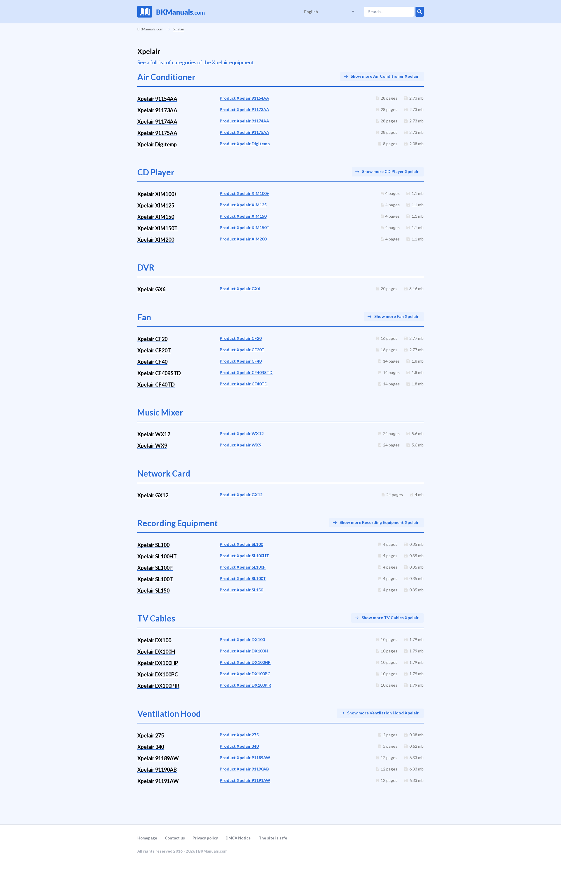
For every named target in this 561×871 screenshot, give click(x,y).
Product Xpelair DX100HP (245, 662)
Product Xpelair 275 (239, 734)
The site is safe (273, 838)
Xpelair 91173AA (157, 110)
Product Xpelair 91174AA (244, 120)
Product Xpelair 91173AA (244, 109)
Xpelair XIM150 (155, 217)
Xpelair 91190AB (157, 769)
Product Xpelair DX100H (244, 650)
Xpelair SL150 (153, 590)
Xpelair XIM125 (155, 205)
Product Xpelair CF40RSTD (246, 372)
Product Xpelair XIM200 (243, 238)
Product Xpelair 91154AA (244, 98)
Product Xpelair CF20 (241, 338)
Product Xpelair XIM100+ (244, 193)
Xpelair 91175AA (157, 133)
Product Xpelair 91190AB (244, 768)
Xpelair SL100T (155, 579)
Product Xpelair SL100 (241, 544)
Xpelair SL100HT (157, 556)
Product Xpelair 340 (239, 746)
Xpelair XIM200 (155, 239)
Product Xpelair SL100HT (244, 555)
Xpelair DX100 (154, 640)
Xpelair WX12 (153, 434)
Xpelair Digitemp (157, 144)
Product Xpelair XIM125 (243, 204)
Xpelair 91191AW (158, 781)
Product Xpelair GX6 (240, 288)
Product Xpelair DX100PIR (245, 685)
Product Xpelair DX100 (242, 639)
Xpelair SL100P (155, 567)
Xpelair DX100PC (157, 674)
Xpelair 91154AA (157, 99)
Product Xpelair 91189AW (245, 757)
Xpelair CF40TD (156, 384)
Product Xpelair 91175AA (244, 132)
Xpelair (178, 29)
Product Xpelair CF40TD (244, 383)
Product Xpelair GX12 (241, 494)
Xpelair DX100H (156, 651)
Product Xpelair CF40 (241, 361)
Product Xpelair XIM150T (244, 227)
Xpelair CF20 (152, 339)
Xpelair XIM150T (157, 228)
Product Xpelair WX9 (240, 444)
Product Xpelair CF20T (242, 349)
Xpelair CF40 (152, 362)
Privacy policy (205, 838)
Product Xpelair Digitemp (245, 143)
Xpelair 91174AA (157, 121)
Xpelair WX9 (152, 445)
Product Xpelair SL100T (243, 578)
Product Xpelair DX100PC (245, 673)
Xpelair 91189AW (158, 758)
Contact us (175, 838)
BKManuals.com (150, 29)
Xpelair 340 (150, 747)
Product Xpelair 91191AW (245, 780)
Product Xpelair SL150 (241, 589)
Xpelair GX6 (151, 289)
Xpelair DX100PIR (158, 686)
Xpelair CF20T (154, 350)
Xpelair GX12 (152, 495)
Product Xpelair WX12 (242, 433)
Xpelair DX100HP (157, 663)
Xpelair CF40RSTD (159, 373)
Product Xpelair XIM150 (243, 216)
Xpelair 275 (150, 735)
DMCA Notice (238, 838)
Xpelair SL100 (153, 545)
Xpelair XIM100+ (157, 194)
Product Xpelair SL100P (243, 566)
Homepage (147, 838)
